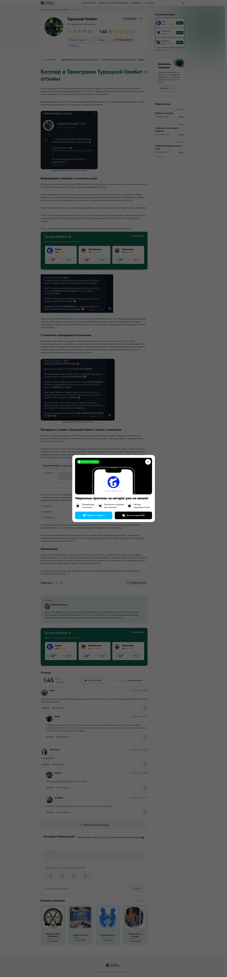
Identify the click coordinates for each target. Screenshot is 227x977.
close (148, 462)
